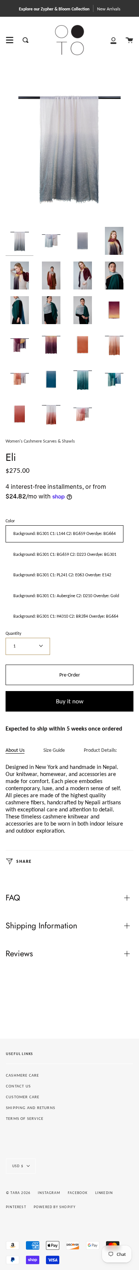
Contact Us (18, 1086)
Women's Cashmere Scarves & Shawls (40, 441)
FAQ (13, 897)
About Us (15, 750)
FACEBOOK (78, 1192)
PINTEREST (16, 1206)
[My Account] (113, 40)
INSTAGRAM (49, 1192)
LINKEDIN (104, 1192)
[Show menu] (9, 40)
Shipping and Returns (30, 1107)
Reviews (19, 953)
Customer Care (23, 1097)
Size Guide (54, 750)
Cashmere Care (22, 1075)
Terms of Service (24, 1118)
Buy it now (69, 701)
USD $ (17, 1165)
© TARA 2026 (18, 1192)
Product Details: (100, 750)
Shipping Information (41, 925)
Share (23, 861)
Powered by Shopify (55, 1206)
